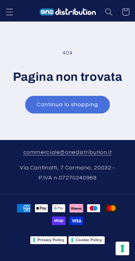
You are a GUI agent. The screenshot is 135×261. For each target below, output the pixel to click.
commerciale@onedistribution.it (67, 152)
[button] (9, 12)
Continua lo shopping (68, 104)
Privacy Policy (50, 239)
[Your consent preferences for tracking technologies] (122, 248)
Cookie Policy (89, 239)
